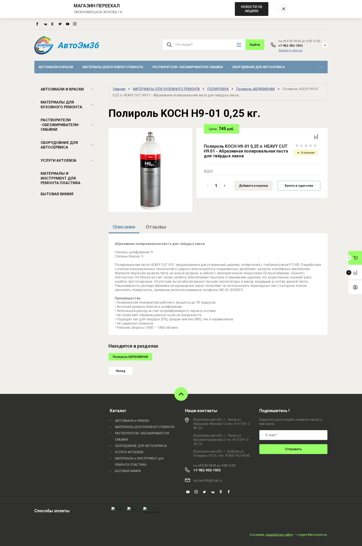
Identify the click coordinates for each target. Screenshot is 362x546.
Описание (124, 227)
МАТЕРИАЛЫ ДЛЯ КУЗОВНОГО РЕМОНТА (61, 104)
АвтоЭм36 (78, 45)
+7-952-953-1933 (290, 45)
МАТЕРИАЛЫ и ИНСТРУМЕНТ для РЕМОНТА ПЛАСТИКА (61, 178)
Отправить (293, 449)
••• (320, 67)
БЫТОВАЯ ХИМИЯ (57, 194)
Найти (255, 45)
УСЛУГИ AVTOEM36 (58, 160)
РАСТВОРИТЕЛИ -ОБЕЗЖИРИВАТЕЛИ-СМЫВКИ (60, 125)
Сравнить (316, 136)
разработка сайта (279, 535)
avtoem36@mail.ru (207, 481)
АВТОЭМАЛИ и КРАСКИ (62, 89)
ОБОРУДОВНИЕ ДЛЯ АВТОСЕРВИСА (59, 145)
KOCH (208, 171)
